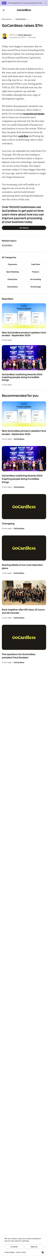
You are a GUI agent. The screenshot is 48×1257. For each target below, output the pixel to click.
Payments (12, 264)
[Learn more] (45, 3)
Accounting (35, 279)
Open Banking (12, 272)
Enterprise (12, 279)
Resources (6, 19)
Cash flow (35, 264)
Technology (35, 287)
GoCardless (20, 19)
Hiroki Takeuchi (24, 35)
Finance (35, 272)
